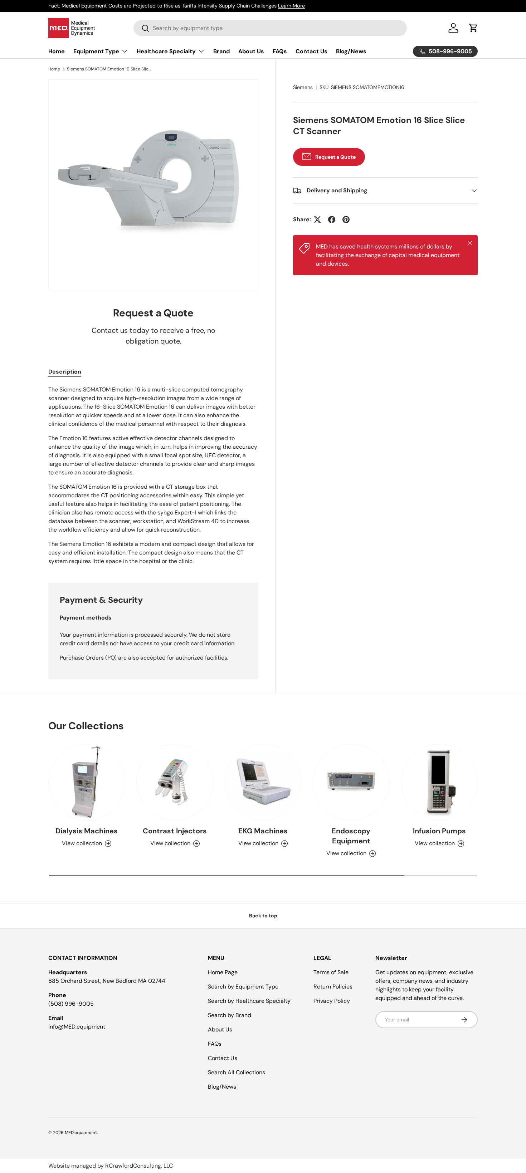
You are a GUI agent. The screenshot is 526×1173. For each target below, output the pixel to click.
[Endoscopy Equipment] (351, 782)
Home (56, 51)
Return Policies (332, 986)
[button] (473, 28)
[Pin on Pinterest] (346, 219)
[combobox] (270, 28)
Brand (221, 51)
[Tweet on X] (317, 219)
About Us (251, 51)
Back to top (263, 915)
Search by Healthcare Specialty (249, 1001)
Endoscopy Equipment (351, 836)
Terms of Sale (331, 972)
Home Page (223, 972)
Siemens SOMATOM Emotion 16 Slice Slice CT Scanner (110, 69)
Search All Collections (236, 1072)
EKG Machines (263, 831)
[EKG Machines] (263, 782)
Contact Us (311, 51)
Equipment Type (96, 51)
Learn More (299, 6)
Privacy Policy (331, 1001)
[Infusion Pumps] (439, 782)
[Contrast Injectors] (175, 782)
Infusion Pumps (439, 831)
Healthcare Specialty (166, 51)
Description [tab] (64, 371)
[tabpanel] (153, 475)
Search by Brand (229, 1015)
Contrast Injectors (175, 831)
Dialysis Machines (86, 831)
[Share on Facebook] (332, 219)
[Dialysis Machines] (87, 782)
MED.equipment (81, 1132)
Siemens (303, 87)
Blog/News (351, 51)
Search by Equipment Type (243, 986)
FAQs (280, 51)
